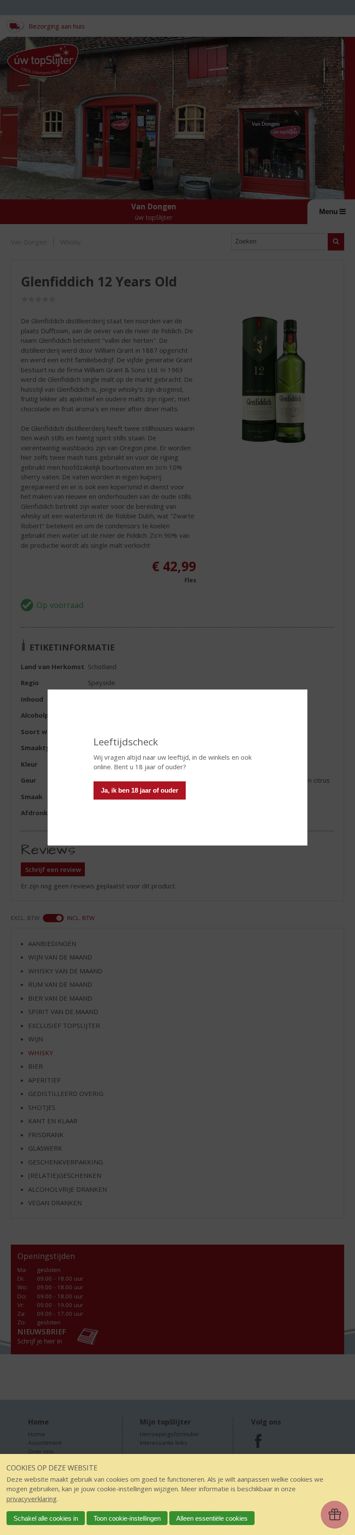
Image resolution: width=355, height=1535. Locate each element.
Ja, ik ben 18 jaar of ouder (139, 790)
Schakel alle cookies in (45, 1518)
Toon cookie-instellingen (127, 1518)
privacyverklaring (31, 1498)
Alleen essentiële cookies (212, 1518)
